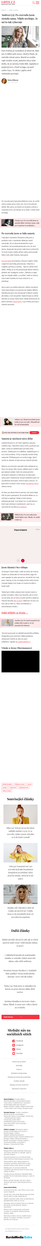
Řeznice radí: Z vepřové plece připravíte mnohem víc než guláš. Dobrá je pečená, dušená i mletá (17, 1211)
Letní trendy (18, 1108)
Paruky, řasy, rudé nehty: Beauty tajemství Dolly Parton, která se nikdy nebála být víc (19, 1195)
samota (5, 787)
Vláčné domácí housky (11, 1137)
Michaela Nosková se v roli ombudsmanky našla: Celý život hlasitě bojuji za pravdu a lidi (18, 1158)
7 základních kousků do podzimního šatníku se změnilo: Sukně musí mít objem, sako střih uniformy (20, 958)
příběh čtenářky (7, 784)
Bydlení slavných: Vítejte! (12, 1106)
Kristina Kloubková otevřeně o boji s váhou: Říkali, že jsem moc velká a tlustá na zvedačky (20, 1004)
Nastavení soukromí (19, 1089)
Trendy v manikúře (22, 1112)
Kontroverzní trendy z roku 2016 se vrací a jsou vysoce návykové (19, 1191)
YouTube (19, 1053)
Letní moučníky (20, 1123)
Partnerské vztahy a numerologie (14, 1116)
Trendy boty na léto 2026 (12, 1120)
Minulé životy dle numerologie (13, 1114)
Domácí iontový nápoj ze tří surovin (15, 1131)
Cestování (27, 1103)
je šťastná (22, 507)
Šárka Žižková (13, 80)
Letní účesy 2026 (9, 1123)
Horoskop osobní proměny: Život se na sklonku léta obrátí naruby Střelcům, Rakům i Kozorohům (18, 1205)
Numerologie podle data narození (14, 1105)
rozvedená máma (31, 483)
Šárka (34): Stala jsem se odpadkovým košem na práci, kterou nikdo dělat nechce (20, 988)
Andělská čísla (17, 1103)
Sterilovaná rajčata (21, 1129)
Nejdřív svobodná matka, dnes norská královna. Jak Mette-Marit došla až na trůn (19, 1200)
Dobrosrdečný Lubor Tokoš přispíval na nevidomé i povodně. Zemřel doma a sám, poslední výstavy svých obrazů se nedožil (17, 1163)
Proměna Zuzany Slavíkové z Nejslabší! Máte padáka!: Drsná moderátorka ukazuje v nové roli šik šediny (20, 973)
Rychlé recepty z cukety (11, 1133)
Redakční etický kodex (19, 1073)
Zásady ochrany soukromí (19, 1085)
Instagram (19, 1045)
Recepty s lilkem (9, 1138)
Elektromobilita (8, 1125)
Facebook (19, 1041)
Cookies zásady (19, 1081)
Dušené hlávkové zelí (26, 1137)
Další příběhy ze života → (15, 612)
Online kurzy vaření (19, 1062)
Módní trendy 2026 (27, 1106)
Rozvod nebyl (7, 261)
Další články (8, 1017)
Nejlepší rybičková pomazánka (13, 1135)
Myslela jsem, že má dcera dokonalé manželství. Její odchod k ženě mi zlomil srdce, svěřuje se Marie (18, 1169)
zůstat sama (17, 301)
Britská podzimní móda (12, 1118)
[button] (33, 2)
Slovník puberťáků (9, 1101)
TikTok (18, 1049)
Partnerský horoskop (23, 1101)
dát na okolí (18, 601)
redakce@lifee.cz (24, 642)
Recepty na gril (28, 1108)
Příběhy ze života (19, 784)
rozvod (29, 784)
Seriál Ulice (29, 1116)
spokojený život (23, 787)
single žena (13, 787)
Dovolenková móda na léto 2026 (14, 1121)
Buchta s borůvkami (10, 1140)
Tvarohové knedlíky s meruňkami (14, 1142)
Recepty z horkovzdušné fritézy (14, 1144)
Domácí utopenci (23, 1140)
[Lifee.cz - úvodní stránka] (8, 3)
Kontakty (19, 1065)
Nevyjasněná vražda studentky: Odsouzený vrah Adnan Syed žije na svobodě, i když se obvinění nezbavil (17, 1152)
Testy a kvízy (8, 1103)
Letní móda (8, 1108)
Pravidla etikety (19, 1099)
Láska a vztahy (7, 791)
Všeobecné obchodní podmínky (19, 1077)
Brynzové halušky (21, 1138)
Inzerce (19, 1069)
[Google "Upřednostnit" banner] (20, 434)
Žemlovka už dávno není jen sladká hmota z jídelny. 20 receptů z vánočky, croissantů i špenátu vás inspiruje (18, 1217)
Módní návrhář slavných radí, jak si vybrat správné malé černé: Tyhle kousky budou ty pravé (20, 942)
